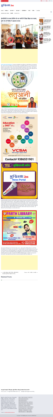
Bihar (20, 397)
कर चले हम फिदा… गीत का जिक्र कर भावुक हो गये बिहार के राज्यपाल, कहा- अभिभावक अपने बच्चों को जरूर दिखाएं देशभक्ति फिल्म (47, 40)
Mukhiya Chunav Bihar (22, 403)
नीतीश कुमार (20, 410)
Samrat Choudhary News (22, 408)
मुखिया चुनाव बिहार (29, 411)
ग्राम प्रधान (17, 10)
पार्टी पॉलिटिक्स (24, 10)
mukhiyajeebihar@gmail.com (10, 412)
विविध (33, 10)
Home (2, 10)
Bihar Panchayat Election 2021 (23, 402)
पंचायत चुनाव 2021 (25, 410)
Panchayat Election (27, 405)
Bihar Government (24, 397)
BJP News (30, 402)
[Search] (51, 12)
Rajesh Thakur (46, 29)
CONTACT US (16, 13)
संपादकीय (11, 13)
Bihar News (30, 397)
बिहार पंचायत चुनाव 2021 (22, 411)
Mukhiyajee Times (5, 13)
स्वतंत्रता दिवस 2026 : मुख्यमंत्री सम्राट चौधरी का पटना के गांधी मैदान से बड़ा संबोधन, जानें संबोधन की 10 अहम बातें (47, 34)
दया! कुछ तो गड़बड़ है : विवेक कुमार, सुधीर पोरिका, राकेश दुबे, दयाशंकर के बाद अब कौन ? (15, 389)
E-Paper (38, 10)
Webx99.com (34, 415)
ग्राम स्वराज (12, 10)
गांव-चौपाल (6, 10)
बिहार (30, 410)
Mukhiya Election (29, 403)
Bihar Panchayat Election (22, 400)
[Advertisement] (19, 56)
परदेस (29, 10)
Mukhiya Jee (25, 415)
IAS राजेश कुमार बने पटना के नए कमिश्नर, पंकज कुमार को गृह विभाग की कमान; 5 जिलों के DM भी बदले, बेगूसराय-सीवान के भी (47, 21)
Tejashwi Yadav (30, 408)
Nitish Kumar (21, 405)
